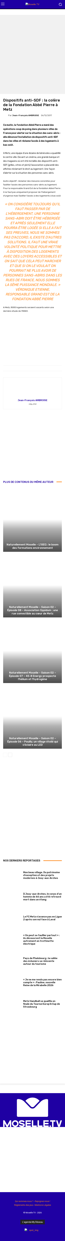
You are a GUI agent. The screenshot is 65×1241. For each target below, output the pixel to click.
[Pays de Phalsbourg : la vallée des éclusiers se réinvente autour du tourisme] (12, 960)
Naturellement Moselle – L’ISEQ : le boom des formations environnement (33, 546)
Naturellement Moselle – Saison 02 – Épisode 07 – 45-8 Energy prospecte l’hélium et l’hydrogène (32, 676)
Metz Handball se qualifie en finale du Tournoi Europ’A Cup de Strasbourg (41, 1004)
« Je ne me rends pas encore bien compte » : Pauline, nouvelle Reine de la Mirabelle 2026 (42, 982)
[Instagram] (9, 1234)
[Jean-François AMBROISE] (5, 115)
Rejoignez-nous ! (42, 1201)
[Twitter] (19, 1234)
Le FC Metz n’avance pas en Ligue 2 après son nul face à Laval (42, 918)
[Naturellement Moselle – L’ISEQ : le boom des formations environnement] (32, 519)
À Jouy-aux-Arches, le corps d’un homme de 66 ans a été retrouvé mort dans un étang (42, 896)
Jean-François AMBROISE (25, 115)
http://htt (32, 404)
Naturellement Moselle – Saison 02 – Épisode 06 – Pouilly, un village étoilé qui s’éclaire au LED (32, 741)
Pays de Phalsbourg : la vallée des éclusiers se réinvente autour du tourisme (40, 961)
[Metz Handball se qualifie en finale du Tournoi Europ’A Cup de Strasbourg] (12, 1003)
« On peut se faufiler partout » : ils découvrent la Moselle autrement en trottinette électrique (41, 939)
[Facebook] (4, 1234)
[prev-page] (5, 755)
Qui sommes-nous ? (24, 1201)
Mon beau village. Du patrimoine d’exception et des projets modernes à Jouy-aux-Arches (41, 875)
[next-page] (10, 755)
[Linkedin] (14, 1234)
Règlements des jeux (23, 1205)
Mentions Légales (43, 1205)
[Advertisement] (32, 447)
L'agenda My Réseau (32, 1222)
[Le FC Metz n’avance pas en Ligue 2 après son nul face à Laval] (12, 917)
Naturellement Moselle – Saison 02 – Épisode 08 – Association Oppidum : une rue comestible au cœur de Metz (32, 610)
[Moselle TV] (32, 4)
